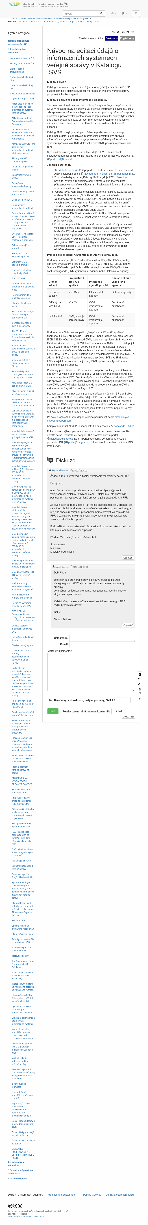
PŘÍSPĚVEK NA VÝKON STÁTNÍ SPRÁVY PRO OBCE (22, 781)
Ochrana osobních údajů (119, 1194)
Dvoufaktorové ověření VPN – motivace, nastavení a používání (23, 236)
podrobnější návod (61, 159)
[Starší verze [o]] (139, 679)
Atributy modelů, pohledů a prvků (20, 160)
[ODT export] (139, 693)
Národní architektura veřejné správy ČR (18, 42)
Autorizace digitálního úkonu (22, 168)
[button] (113, 13)
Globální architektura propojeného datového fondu (23, 286)
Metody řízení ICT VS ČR (22, 63)
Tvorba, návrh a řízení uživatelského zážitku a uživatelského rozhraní (23, 986)
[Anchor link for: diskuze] (79, 460)
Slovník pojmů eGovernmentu (17, 70)
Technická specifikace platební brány (22, 949)
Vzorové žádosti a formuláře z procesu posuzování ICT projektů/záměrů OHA (22, 1033)
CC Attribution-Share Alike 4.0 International (26, 1216)
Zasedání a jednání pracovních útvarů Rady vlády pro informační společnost (23, 1074)
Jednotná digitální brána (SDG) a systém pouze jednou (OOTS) (22, 374)
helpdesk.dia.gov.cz (61, 438)
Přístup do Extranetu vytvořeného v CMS (22, 825)
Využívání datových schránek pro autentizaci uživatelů (22, 1009)
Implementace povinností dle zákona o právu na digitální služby (23, 350)
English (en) (127, 38)
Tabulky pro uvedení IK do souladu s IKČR (23, 941)
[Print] (127, 31)
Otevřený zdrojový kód (23, 645)
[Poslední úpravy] (118, 31)
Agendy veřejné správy (23, 98)
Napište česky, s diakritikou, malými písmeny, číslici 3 (82, 700)
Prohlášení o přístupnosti (61, 1194)
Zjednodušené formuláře (19, 1085)
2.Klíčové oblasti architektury (16, 1163)
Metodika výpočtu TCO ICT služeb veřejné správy (23, 574)
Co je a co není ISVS (22, 199)
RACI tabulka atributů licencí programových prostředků (22, 852)
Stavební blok (18, 920)
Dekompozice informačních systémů (22, 206)
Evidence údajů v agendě (20, 246)
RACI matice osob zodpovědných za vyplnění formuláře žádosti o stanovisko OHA (22, 837)
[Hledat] (101, 13)
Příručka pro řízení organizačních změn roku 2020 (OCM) (22, 800)
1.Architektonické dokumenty (17, 51)
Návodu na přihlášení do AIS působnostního (109, 173)
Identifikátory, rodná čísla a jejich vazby (21, 324)
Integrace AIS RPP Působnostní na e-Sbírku (21, 362)
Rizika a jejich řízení (21, 860)
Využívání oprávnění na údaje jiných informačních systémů (23, 1020)
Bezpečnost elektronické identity (21, 184)
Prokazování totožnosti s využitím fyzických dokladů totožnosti (23, 758)
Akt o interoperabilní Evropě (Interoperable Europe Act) (22, 121)
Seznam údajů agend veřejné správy (22, 867)
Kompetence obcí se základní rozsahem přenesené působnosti (23, 402)
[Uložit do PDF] (139, 688)
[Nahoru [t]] (139, 698)
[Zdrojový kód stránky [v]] (139, 674)
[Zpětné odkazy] (139, 683)
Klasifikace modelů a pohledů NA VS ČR (22, 384)
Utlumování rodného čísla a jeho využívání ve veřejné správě (22, 998)
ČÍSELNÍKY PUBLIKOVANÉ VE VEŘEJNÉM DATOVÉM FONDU (23, 1153)
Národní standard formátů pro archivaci (22, 596)
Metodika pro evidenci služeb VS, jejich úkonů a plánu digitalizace (23, 563)
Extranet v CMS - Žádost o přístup (20, 263)
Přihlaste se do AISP (69, 170)
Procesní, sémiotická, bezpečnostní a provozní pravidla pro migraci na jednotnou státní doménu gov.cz (22, 744)
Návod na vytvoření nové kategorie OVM (22, 604)
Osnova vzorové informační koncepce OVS (22, 628)
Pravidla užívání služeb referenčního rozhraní (23, 713)
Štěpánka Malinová (59, 470)
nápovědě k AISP (123, 426)
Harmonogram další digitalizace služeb (21, 296)
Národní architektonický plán (21, 87)
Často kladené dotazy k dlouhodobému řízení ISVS (23, 1123)
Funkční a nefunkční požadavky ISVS (21, 271)
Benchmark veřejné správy (21, 176)
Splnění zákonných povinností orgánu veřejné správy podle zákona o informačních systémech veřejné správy (23, 890)
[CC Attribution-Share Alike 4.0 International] (15, 1205)
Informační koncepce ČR (22, 58)
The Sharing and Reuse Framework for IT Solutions (23, 964)
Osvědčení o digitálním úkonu (23, 638)
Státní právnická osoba (23, 933)
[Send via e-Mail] (123, 31)
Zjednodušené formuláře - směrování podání (22, 1095)
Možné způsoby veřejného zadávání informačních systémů (22, 586)
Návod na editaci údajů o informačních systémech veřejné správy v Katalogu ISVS (59, 21)
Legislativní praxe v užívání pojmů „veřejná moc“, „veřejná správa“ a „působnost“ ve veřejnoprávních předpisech (23, 418)
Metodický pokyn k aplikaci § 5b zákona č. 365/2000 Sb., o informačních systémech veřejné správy (23, 473)
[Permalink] (132, 31)
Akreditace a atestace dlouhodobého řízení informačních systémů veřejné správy (22, 108)
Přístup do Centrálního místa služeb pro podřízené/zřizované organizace (23, 813)
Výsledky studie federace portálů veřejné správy (20, 1060)
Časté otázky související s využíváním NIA (23, 1134)
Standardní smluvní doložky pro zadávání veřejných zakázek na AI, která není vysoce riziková (22, 909)
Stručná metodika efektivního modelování (23, 927)
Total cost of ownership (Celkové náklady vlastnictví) (23, 975)
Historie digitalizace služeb (21, 305)
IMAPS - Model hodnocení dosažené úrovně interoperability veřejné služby (23, 335)
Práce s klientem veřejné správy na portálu (20, 769)
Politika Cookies (92, 1194)
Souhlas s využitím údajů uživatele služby (23, 875)
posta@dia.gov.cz (78, 442)
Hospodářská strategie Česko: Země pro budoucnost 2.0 (23, 314)
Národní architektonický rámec (21, 78)
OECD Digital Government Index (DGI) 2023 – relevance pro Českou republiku (23, 616)
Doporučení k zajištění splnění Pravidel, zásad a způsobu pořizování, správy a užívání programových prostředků (23, 221)
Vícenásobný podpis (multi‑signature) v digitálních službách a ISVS (22, 1048)
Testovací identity (20, 955)
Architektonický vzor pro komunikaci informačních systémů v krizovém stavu (23, 148)
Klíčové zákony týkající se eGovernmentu (23, 392)
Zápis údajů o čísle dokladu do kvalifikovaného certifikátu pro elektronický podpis (21, 1109)
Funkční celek (18, 278)
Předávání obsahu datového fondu (21, 791)
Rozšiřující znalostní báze (22, 93)
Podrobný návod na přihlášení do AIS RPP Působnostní (23, 703)
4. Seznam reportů (17, 1178)
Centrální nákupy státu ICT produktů (23, 193)
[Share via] (113, 31)
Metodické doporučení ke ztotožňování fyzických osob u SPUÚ (23, 434)
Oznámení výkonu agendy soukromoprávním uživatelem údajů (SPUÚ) (20, 656)
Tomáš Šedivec (62, 566)
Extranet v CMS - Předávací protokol (21, 255)
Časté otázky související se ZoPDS (23, 1142)
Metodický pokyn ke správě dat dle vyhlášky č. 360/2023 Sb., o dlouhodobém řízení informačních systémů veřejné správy (23, 494)
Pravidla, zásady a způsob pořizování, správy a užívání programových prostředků (21, 726)
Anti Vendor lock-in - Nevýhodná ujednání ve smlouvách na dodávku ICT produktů (23, 134)
